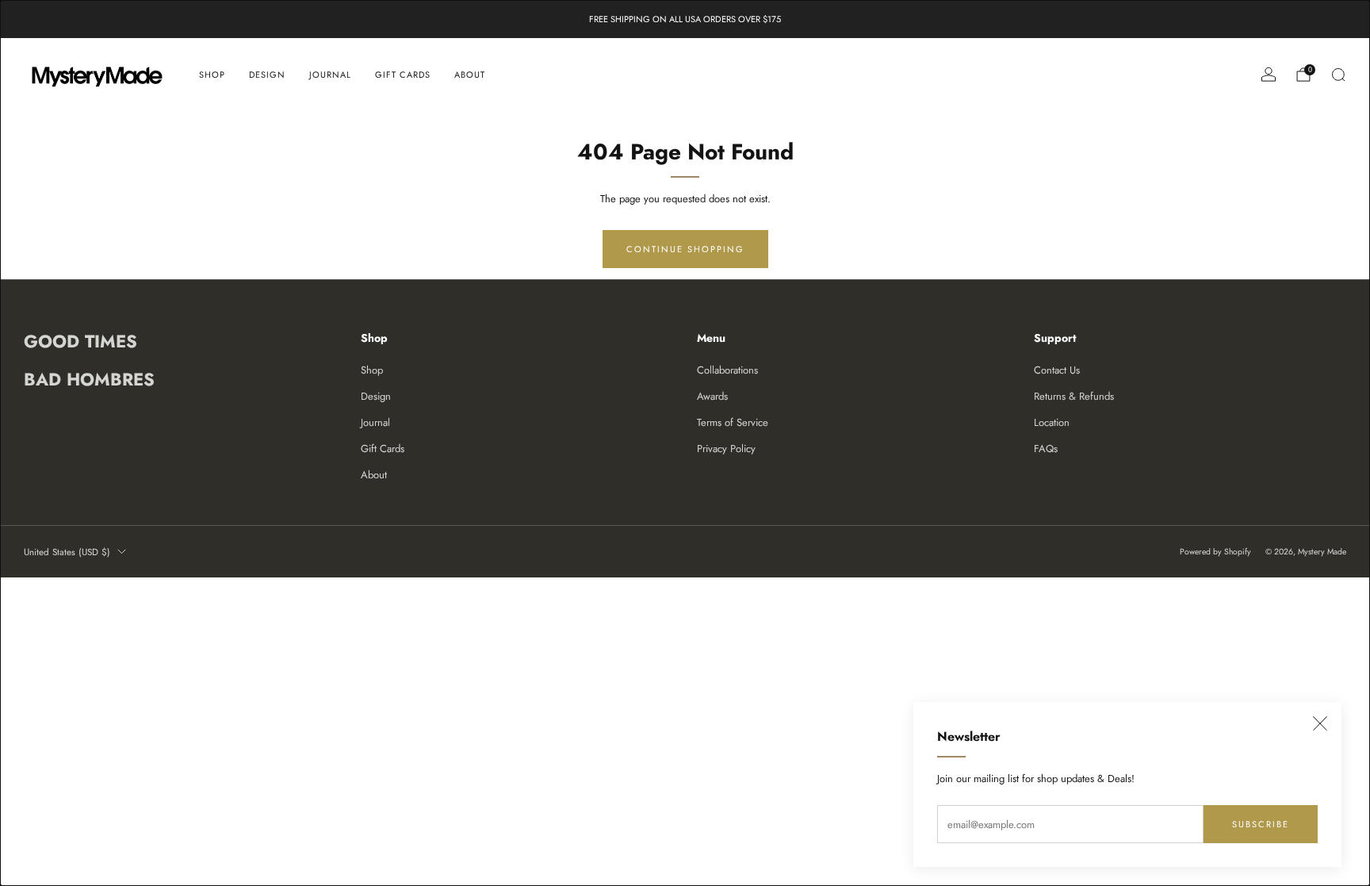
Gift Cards (403, 74)
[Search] (1338, 74)
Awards (712, 396)
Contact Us (1057, 370)
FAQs (1046, 448)
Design (267, 74)
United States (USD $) (67, 551)
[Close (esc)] (1320, 723)
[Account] (1268, 74)
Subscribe (1260, 824)
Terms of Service (732, 422)
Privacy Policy (726, 448)
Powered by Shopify (1215, 552)
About (469, 74)
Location (1052, 422)
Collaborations (727, 370)
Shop (212, 74)
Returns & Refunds (1074, 396)
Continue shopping (685, 249)
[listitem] (685, 19)
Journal (330, 74)
